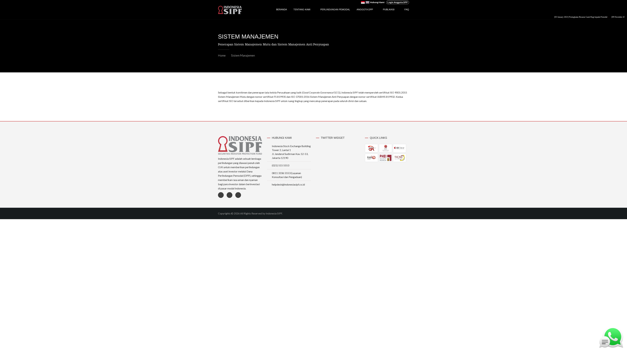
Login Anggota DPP (397, 2)
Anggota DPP (365, 9)
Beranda (281, 9)
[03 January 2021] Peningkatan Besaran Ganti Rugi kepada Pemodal (573, 17)
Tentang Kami (301, 9)
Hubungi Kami (377, 2)
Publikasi (388, 9)
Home (222, 55)
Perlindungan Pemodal (335, 9)
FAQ (406, 9)
